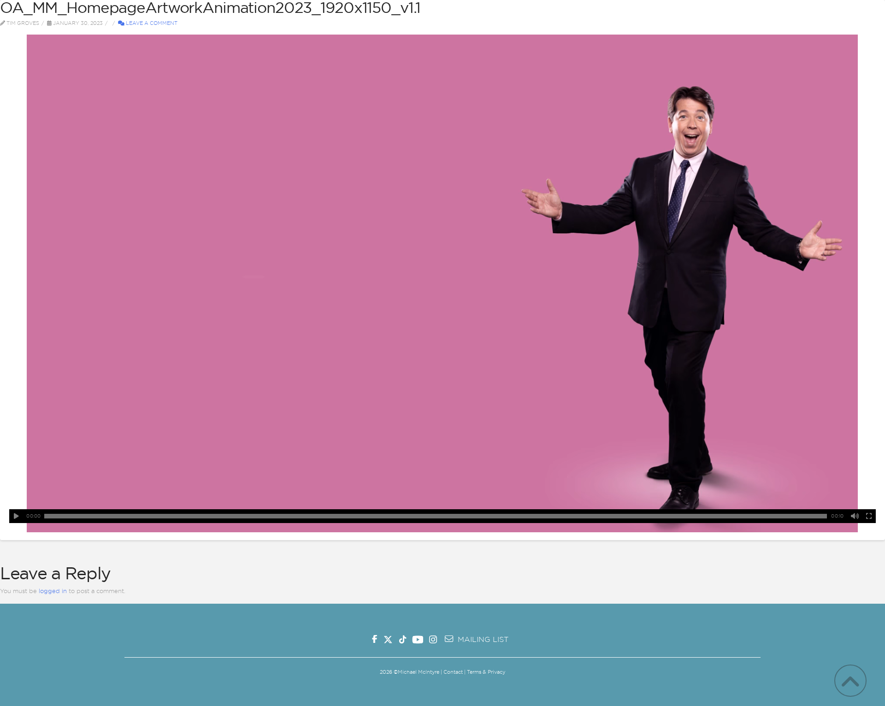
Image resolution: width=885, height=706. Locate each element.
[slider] (435, 516)
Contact (453, 672)
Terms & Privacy (486, 672)
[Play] (16, 516)
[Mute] (855, 516)
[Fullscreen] (869, 516)
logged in (53, 591)
